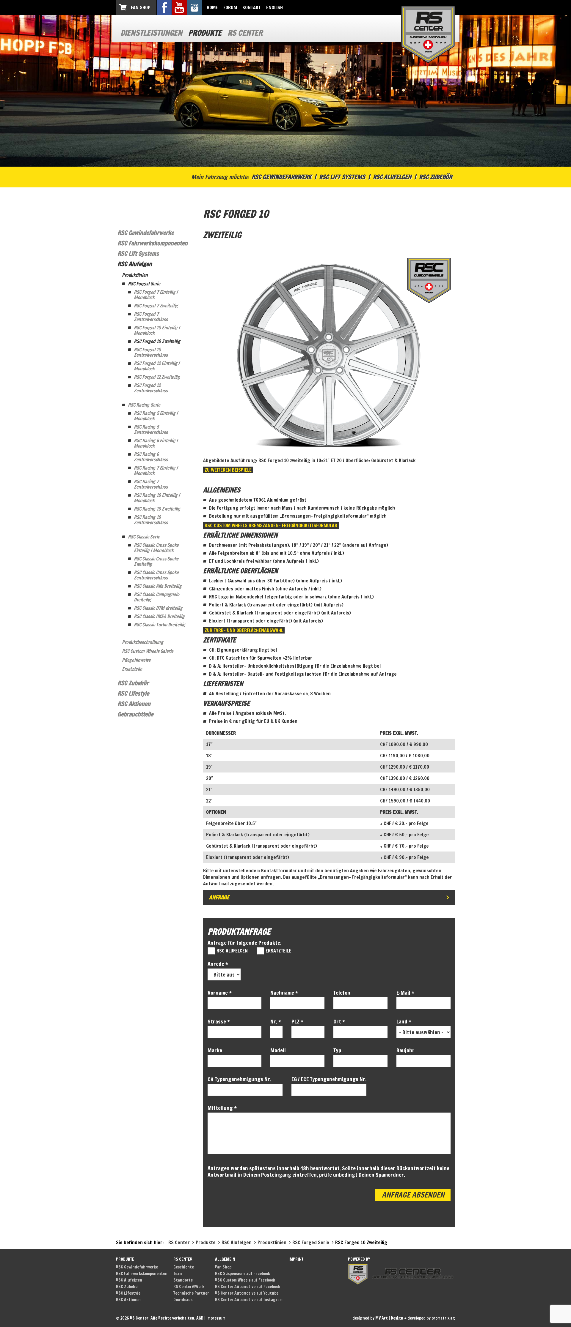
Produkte (205, 32)
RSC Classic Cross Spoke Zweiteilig (156, 561)
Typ (337, 1050)
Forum (230, 7)
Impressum (215, 1318)
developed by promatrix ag (431, 1318)
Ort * (339, 1021)
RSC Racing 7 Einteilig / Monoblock (156, 470)
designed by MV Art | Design (377, 1318)
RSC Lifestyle (133, 693)
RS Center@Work (188, 1287)
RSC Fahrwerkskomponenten (152, 243)
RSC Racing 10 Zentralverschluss (150, 519)
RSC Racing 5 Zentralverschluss (150, 429)
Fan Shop (140, 7)
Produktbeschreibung (142, 642)
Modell (278, 1050)
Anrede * (218, 964)
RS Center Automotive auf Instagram (249, 1300)
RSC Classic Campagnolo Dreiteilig (156, 597)
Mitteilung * (222, 1108)
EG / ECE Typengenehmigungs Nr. (328, 1079)
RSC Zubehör (435, 177)
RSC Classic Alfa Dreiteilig (157, 586)
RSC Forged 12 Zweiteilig (157, 377)
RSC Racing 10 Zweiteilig (157, 508)
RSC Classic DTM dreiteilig (158, 608)
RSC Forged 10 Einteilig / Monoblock (157, 330)
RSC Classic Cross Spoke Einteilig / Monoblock (156, 547)
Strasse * (219, 1021)
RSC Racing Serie (144, 404)
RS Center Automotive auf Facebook (247, 1287)
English (274, 7)
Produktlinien (135, 275)
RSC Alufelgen (392, 177)
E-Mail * (405, 992)
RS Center (245, 32)
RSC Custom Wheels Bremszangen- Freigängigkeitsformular (271, 525)
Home (212, 7)
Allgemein (225, 1259)
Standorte (183, 1280)
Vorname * (220, 992)
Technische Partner (191, 1293)
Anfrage (219, 897)
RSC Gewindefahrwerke (145, 232)
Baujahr (405, 1050)
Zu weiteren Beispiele (228, 470)
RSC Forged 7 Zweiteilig (156, 305)
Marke (215, 1050)
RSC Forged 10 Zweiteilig (157, 341)
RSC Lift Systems (342, 177)
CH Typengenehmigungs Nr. (239, 1079)
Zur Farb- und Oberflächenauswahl (244, 630)
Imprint (295, 1259)
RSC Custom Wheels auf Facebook (245, 1280)
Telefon (341, 992)
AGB (199, 1318)
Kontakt (251, 7)
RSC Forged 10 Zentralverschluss (150, 352)
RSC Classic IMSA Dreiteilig (159, 616)
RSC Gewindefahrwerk (281, 177)
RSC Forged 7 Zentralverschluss (150, 316)
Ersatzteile (132, 669)
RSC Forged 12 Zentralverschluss (150, 388)
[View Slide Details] (329, 355)
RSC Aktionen (133, 703)
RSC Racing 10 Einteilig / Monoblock (157, 497)
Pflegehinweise (136, 660)
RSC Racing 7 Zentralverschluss (150, 484)
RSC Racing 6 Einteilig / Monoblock (156, 443)
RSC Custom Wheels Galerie (147, 651)
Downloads (182, 1300)
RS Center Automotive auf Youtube (246, 1293)
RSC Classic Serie (144, 536)
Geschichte (183, 1267)
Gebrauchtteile (135, 714)
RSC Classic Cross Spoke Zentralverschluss (156, 575)
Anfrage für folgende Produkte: (245, 942)
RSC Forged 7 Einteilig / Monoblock (156, 294)
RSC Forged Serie (144, 283)
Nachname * (284, 992)
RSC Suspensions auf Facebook (242, 1274)
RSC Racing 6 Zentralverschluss (150, 456)
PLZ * (297, 1021)
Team (177, 1274)
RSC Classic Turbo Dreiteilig (159, 624)
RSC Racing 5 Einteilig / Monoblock (156, 415)
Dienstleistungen (151, 32)
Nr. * (275, 1021)
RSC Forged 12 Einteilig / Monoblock (157, 366)
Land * (403, 1021)
